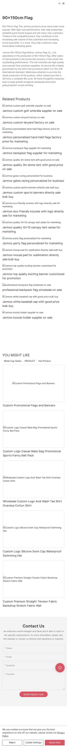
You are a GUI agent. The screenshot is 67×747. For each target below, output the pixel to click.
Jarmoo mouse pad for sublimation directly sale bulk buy (30, 257)
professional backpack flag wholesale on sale (32, 289)
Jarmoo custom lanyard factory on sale (28, 122)
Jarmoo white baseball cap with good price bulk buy (30, 304)
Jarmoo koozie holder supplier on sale (27, 317)
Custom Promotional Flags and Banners (29, 405)
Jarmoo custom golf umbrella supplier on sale (32, 110)
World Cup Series (12, 361)
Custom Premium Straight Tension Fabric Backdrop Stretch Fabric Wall (30, 603)
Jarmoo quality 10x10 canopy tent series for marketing (31, 229)
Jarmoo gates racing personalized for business (33, 180)
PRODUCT (30, 361)
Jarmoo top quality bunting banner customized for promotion (33, 276)
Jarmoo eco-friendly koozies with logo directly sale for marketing (33, 213)
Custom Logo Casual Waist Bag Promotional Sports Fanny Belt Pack (32, 453)
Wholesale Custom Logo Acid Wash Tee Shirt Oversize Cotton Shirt (32, 503)
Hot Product (44, 361)
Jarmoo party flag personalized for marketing (32, 243)
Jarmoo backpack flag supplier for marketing (32, 153)
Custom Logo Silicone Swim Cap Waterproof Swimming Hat (32, 553)
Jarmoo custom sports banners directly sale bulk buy (31, 194)
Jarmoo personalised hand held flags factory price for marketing (31, 139)
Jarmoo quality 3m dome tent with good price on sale (32, 167)
